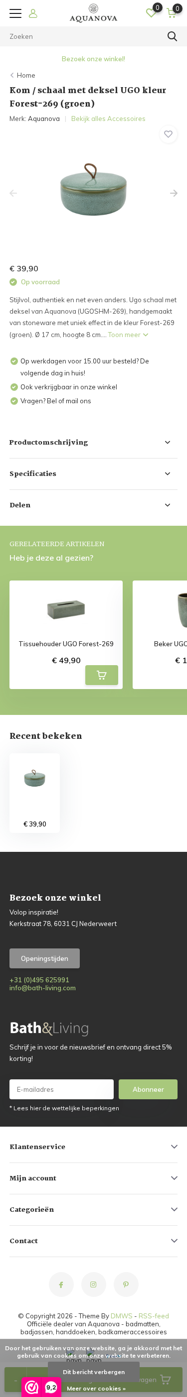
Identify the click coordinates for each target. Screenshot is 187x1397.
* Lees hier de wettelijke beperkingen (64, 1108)
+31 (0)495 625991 (39, 980)
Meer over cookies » (96, 1388)
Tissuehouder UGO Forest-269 (66, 644)
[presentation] (13, 193)
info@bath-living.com (42, 988)
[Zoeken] (173, 36)
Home (26, 75)
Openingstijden (44, 958)
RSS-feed (154, 1316)
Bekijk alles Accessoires (108, 118)
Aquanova (44, 118)
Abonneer (148, 1089)
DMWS (122, 1316)
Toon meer (125, 335)
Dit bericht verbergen (94, 1372)
